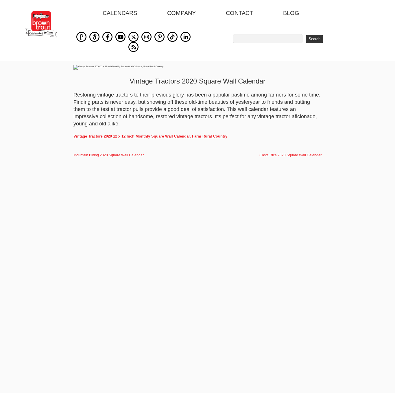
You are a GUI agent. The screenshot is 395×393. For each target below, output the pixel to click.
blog (291, 13)
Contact (239, 13)
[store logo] (41, 24)
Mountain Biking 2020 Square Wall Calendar (108, 155)
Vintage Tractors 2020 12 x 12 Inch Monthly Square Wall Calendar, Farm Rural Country (150, 136)
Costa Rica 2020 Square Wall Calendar (290, 155)
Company (181, 13)
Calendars (120, 13)
